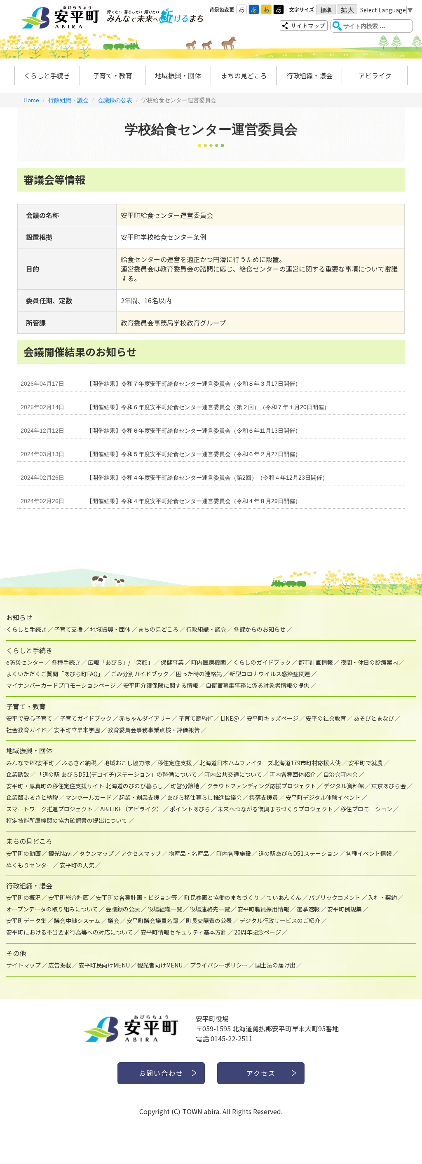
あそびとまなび (374, 718)
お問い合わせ (161, 1073)
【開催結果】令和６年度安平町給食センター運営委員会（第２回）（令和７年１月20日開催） (208, 407)
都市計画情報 (315, 662)
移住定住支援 (174, 763)
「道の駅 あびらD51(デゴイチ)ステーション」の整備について (117, 774)
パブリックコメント (335, 897)
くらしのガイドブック (262, 662)
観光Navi (60, 853)
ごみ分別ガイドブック (140, 674)
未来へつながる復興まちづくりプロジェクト (275, 809)
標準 (326, 10)
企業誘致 (17, 774)
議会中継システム (77, 920)
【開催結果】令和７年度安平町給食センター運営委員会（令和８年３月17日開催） (194, 383)
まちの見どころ (244, 75)
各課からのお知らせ (260, 629)
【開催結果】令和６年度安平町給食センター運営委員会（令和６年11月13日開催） (194, 430)
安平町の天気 (77, 865)
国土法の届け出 (275, 965)
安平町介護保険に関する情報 (160, 685)
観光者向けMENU (160, 965)
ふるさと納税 (79, 763)
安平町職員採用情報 (263, 909)
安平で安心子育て (29, 718)
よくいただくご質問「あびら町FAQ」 (54, 674)
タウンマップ (96, 853)
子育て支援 (68, 629)
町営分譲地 (185, 786)
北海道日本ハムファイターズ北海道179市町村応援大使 (270, 763)
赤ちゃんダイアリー (145, 718)
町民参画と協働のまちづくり (221, 897)
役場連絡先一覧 (210, 909)
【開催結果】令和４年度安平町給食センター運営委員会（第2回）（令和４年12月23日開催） (207, 477)
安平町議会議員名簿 (152, 920)
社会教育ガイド (26, 730)
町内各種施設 (233, 853)
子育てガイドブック (86, 718)
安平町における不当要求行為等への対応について (69, 932)
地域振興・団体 (178, 75)
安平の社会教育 (326, 718)
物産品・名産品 (189, 853)
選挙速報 (308, 909)
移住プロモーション (366, 809)
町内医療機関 (208, 662)
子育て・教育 (112, 75)
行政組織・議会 (309, 75)
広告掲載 (59, 965)
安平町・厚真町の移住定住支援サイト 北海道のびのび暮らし (84, 786)
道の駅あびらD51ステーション (298, 853)
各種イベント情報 (369, 853)
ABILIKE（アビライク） (131, 809)
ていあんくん (284, 897)
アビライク (375, 75)
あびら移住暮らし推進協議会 (204, 797)
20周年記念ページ (257, 932)
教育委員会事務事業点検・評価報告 (154, 730)
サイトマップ (308, 25)
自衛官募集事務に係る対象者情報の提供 (257, 685)
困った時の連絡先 (199, 674)
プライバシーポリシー (219, 965)
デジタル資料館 (344, 786)
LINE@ (229, 718)
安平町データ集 (26, 920)
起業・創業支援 (139, 797)
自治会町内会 (340, 774)
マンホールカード (89, 797)
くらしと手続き (47, 75)
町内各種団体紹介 (293, 774)
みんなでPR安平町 (30, 763)
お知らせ (19, 617)
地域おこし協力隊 (127, 763)
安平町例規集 (344, 909)
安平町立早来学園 (77, 730)
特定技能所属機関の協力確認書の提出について (66, 820)
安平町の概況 (23, 897)
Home (31, 100)
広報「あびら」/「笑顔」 (120, 662)
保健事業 (172, 662)
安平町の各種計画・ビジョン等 (136, 897)
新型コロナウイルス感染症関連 (270, 674)
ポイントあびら (190, 809)
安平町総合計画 (68, 897)
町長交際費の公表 (209, 920)
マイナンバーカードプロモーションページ (61, 685)
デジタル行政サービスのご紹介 (279, 920)
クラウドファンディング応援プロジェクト (261, 786)
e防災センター (25, 662)
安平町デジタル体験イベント (323, 797)
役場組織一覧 (165, 909)
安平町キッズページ (272, 718)
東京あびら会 (388, 786)
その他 (16, 953)
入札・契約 (382, 897)
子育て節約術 (195, 718)
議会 (113, 920)
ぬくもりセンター (29, 865)
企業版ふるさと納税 (32, 797)
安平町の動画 (23, 853)
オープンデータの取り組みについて (52, 909)
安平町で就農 (365, 763)
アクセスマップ (141, 853)
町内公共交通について (233, 774)
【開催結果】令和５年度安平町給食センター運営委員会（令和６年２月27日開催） (194, 454)
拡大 (347, 9)
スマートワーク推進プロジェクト (49, 809)
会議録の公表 (115, 100)
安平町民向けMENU (104, 965)
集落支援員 (263, 797)
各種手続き (66, 662)
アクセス (261, 1073)
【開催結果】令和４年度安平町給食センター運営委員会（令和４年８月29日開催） (194, 501)
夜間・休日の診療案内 (369, 662)
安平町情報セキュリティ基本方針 (184, 932)
